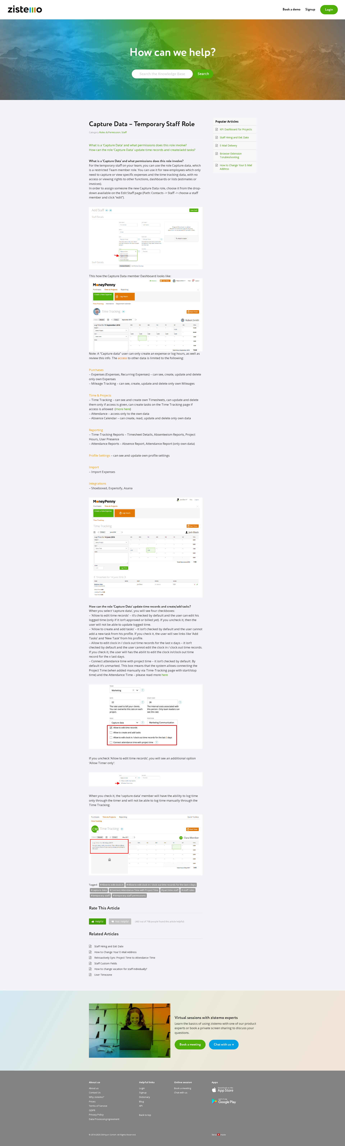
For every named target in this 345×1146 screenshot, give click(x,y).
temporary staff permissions (130, 895)
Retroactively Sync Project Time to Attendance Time (124, 957)
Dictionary (144, 1097)
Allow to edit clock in (112, 884)
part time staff (170, 890)
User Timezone (103, 974)
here (165, 675)
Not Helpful (121, 921)
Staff (124, 132)
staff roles (188, 890)
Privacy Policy (96, 1114)
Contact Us (95, 1092)
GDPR (92, 1110)
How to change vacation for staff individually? (120, 969)
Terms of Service (98, 1106)
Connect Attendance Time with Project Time (135, 890)
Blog (141, 1101)
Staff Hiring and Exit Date (108, 946)
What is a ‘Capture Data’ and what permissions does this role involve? (138, 145)
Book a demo (291, 9)
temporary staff (101, 895)
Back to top (145, 1115)
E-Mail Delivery (228, 145)
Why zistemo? (96, 1097)
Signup (310, 9)
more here (123, 409)
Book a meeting (190, 1044)
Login (329, 10)
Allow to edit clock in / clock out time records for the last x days (162, 884)
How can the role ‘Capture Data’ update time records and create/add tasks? (142, 150)
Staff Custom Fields (105, 963)
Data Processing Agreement (104, 1119)
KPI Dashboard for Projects (236, 129)
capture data (100, 890)
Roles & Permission (109, 132)
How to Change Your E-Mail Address (115, 952)
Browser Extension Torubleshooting (231, 155)
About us (94, 1088)
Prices (92, 1101)
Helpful (99, 921)
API (140, 1106)
